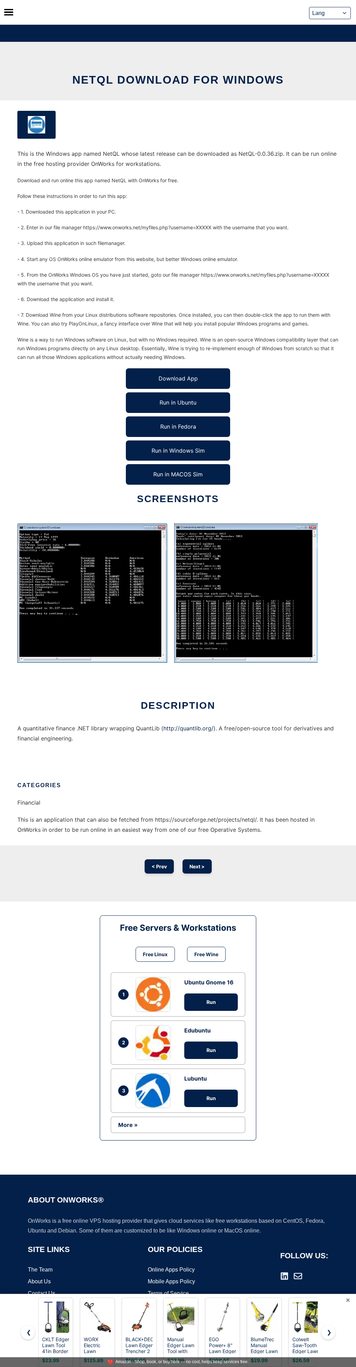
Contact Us (41, 1293)
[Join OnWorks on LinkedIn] (284, 1276)
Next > (197, 866)
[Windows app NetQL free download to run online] (36, 125)
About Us (39, 1281)
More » (128, 1124)
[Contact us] (298, 1276)
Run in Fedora (178, 426)
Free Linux (155, 954)
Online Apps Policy (171, 1270)
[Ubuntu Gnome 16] (154, 994)
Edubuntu (197, 1030)
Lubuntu (195, 1078)
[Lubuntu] (154, 1090)
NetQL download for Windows (178, 80)
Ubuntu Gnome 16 (209, 982)
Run (211, 1002)
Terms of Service (168, 1293)
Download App (178, 378)
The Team (40, 1270)
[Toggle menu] (8, 12)
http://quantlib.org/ (188, 728)
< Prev (159, 866)
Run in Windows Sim (178, 450)
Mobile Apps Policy (171, 1281)
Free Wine (206, 954)
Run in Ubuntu (178, 402)
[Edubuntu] (154, 1042)
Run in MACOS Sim (178, 474)
